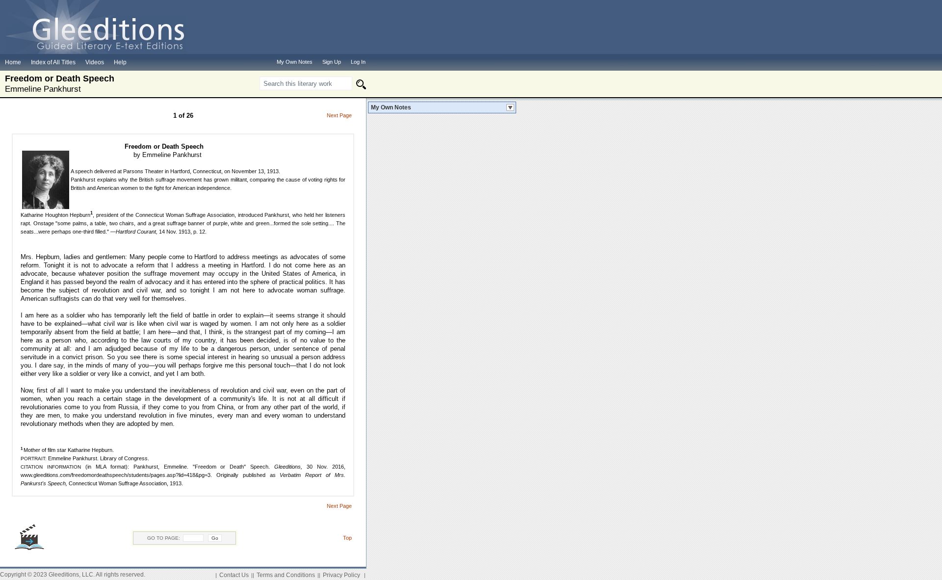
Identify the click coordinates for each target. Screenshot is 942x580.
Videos (94, 62)
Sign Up (331, 62)
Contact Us (234, 575)
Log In (358, 62)
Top (347, 538)
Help (120, 62)
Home (13, 62)
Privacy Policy (341, 575)
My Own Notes (391, 107)
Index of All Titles (53, 62)
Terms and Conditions (286, 575)
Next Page (339, 115)
